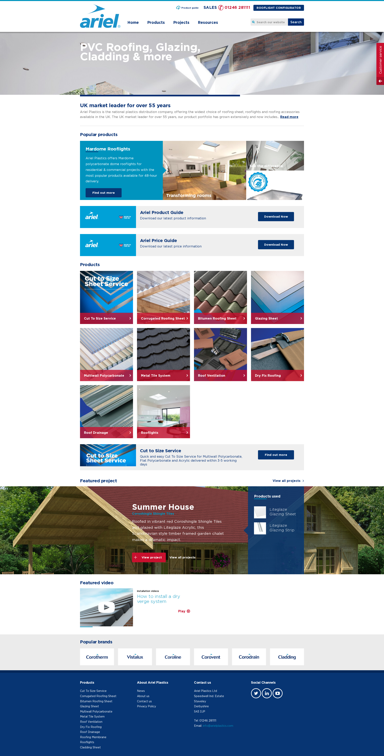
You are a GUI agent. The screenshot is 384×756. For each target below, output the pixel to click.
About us (143, 695)
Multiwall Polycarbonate (96, 711)
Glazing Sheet (89, 706)
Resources (208, 22)
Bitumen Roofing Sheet (96, 701)
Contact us (144, 701)
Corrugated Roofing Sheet (98, 695)
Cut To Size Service (93, 690)
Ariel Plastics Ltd (205, 690)
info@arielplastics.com (218, 725)
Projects (181, 22)
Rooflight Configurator (279, 7)
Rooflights (87, 742)
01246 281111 (237, 7)
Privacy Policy (146, 706)
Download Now (276, 216)
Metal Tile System (92, 716)
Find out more (103, 192)
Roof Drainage (90, 731)
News (141, 690)
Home (133, 22)
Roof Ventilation (91, 721)
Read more (289, 117)
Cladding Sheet (90, 747)
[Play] (106, 607)
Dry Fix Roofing (91, 726)
